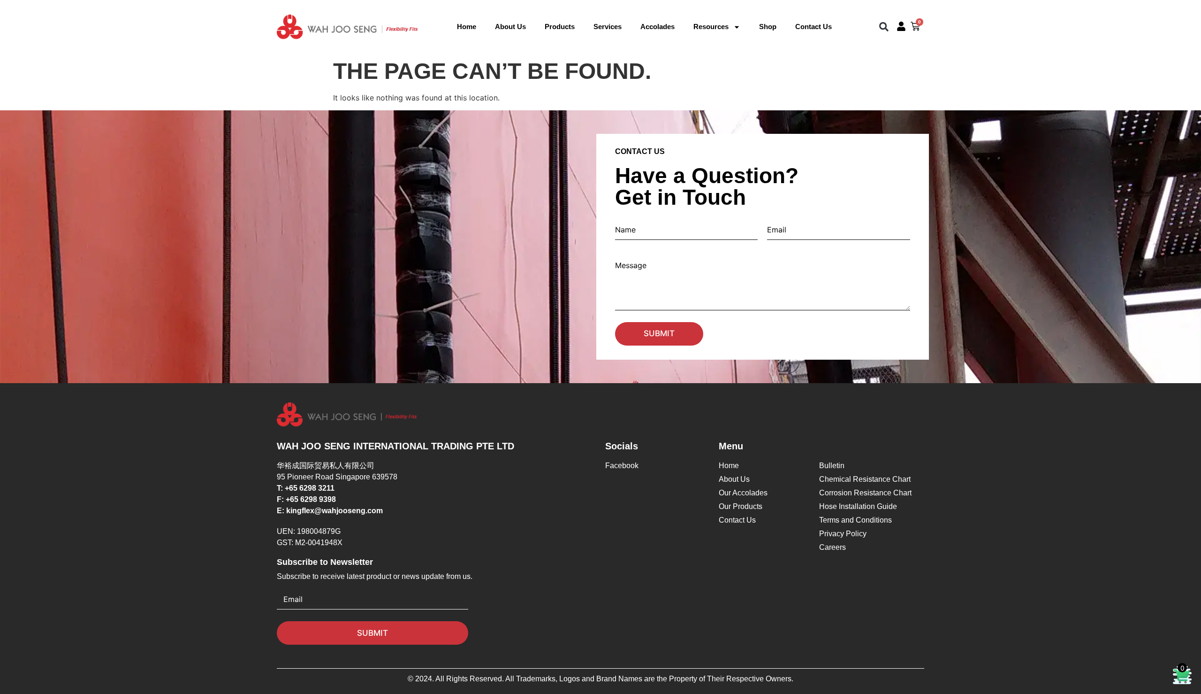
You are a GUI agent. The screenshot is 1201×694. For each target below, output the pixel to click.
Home (466, 27)
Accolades (657, 27)
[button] (884, 27)
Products (560, 27)
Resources (711, 27)
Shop (767, 27)
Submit (659, 333)
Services (607, 27)
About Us (510, 27)
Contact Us (813, 27)
